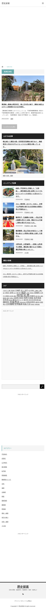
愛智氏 (32, 293)
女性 (31, 212)
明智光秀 (23, 295)
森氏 (8, 298)
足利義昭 (10, 304)
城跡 (11, 119)
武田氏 (4, 458)
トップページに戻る (9, 126)
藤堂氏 (38, 302)
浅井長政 (37, 298)
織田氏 (6, 302)
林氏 (36, 296)
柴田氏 (5, 298)
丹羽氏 (12, 290)
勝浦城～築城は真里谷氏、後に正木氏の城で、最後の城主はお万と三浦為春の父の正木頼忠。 (23, 105)
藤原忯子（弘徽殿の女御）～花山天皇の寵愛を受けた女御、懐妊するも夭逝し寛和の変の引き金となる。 (29, 220)
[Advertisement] (23, 36)
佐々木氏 (24, 290)
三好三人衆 (6, 290)
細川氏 (26, 300)
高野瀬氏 (37, 304)
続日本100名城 (33, 300)
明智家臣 (4, 475)
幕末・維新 (5, 513)
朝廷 (35, 226)
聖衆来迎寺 (23, 302)
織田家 (4, 505)
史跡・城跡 (9, 175)
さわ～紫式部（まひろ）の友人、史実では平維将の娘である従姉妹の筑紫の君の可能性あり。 (29, 206)
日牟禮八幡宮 (12, 296)
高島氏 (32, 304)
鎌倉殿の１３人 (6, 479)
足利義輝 (19, 304)
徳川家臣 (4, 467)
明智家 (4, 509)
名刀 (15, 293)
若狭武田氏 (30, 302)
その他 (26, 252)
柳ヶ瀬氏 (40, 296)
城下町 (18, 293)
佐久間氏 (31, 290)
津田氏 (21, 298)
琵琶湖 (5, 300)
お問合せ (29, 601)
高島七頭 (26, 304)
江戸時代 (4, 463)
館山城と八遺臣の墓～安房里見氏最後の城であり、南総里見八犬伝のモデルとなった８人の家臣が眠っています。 (22, 144)
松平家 (4, 471)
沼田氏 (16, 298)
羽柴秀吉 (14, 302)
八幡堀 (36, 290)
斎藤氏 (37, 293)
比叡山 (11, 298)
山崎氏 (28, 293)
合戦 (11, 293)
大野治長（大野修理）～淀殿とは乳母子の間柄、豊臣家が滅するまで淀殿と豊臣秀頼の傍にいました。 (29, 246)
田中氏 (10, 300)
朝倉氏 (32, 296)
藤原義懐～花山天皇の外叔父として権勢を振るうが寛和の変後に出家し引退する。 (29, 233)
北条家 (4, 492)
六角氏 (6, 293)
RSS (23, 594)
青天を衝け (5, 517)
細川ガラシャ (18, 300)
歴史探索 (6, 3)
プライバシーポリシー (20, 601)
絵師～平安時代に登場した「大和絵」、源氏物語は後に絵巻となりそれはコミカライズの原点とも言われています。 (29, 192)
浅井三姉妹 (28, 298)
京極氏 (18, 290)
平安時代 (27, 199)
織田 (40, 300)
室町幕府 (4, 500)
